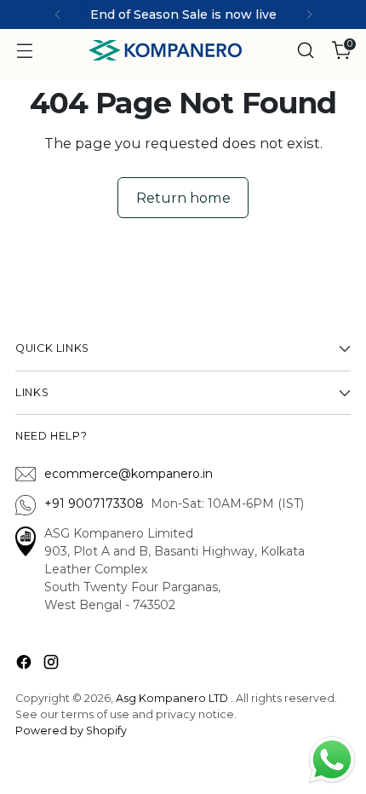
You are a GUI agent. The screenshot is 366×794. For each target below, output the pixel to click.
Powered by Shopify (71, 730)
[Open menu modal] (24, 50)
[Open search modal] (305, 50)
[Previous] (58, 14)
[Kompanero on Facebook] (25, 664)
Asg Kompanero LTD (172, 698)
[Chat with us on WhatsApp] (331, 758)
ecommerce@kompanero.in (128, 473)
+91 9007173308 (97, 503)
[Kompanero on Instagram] (53, 664)
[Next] (309, 14)
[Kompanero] (165, 50)
